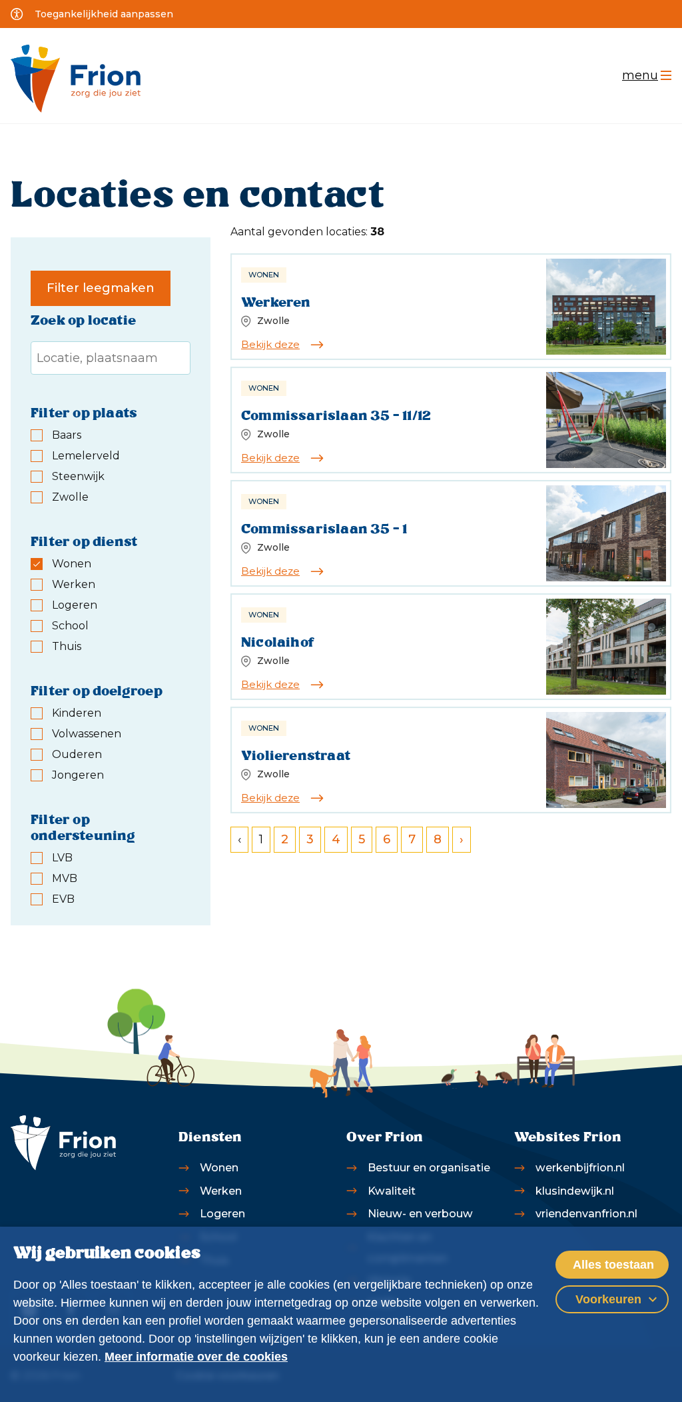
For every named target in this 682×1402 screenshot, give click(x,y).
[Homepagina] (76, 79)
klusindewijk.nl (574, 1190)
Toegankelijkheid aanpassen (104, 14)
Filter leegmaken (101, 288)
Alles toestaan (613, 1264)
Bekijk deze (270, 344)
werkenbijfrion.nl (580, 1167)
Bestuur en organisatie (429, 1167)
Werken (221, 1190)
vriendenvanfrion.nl (586, 1213)
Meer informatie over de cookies (196, 1356)
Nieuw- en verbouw (420, 1213)
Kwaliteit (392, 1190)
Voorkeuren (608, 1299)
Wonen (219, 1167)
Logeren (222, 1213)
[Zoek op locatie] (110, 357)
